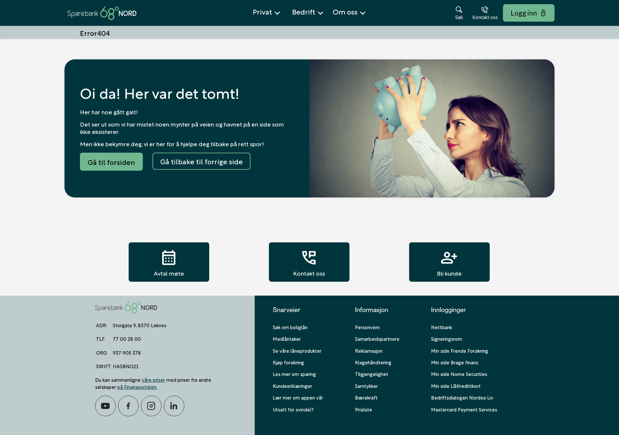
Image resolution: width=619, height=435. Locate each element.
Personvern (367, 326)
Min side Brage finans (454, 362)
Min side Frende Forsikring (459, 350)
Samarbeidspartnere (377, 338)
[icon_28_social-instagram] (151, 406)
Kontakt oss (309, 262)
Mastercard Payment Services (464, 409)
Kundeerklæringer (292, 385)
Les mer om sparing (294, 373)
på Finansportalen (136, 386)
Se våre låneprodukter (297, 350)
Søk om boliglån (290, 326)
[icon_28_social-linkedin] (174, 406)
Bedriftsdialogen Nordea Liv (462, 397)
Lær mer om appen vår (298, 397)
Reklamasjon (369, 350)
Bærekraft (366, 397)
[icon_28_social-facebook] (128, 406)
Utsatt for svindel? (293, 409)
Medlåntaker (287, 338)
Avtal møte (169, 262)
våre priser (153, 379)
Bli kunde (449, 262)
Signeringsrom (446, 338)
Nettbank (441, 326)
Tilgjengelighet (371, 373)
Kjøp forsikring (288, 362)
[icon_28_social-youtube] (105, 406)
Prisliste (363, 409)
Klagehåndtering (373, 362)
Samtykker (366, 385)
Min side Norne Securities (459, 373)
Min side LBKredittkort (456, 385)
